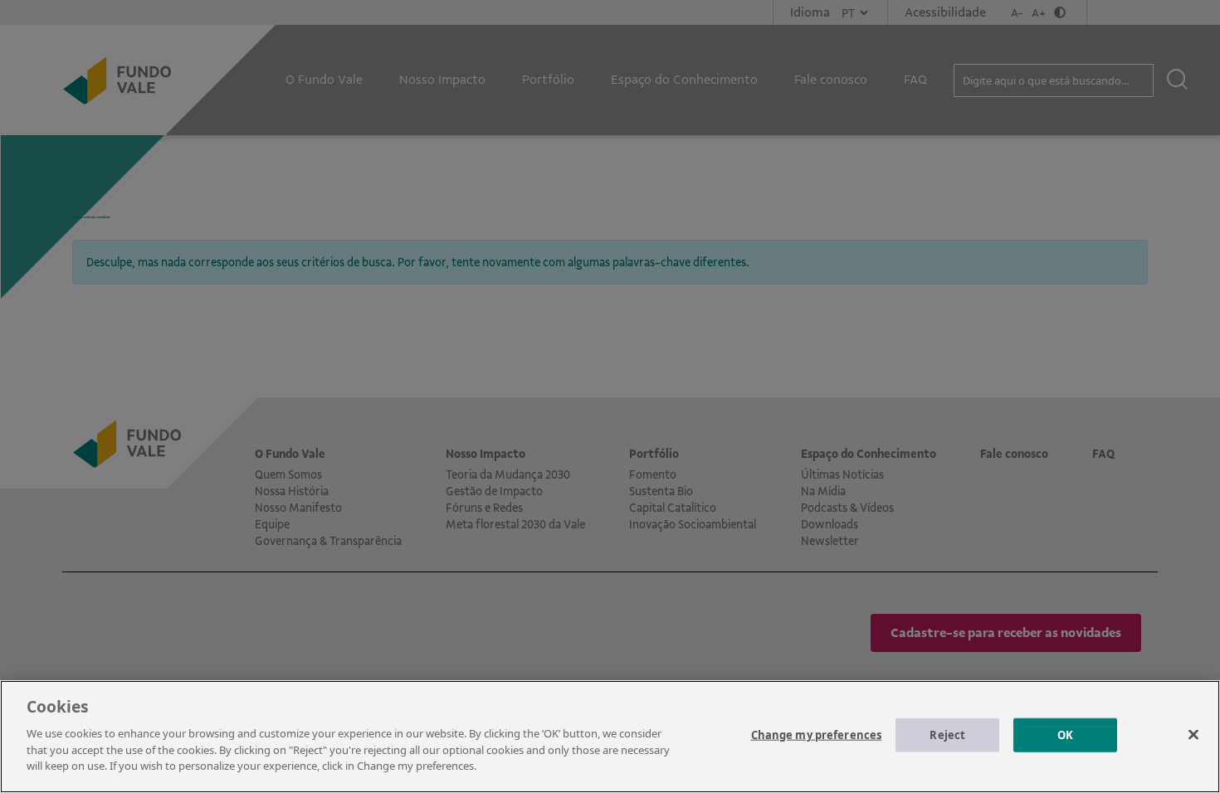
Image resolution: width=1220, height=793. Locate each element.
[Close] (1193, 734)
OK (1065, 734)
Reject (947, 734)
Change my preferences (816, 734)
